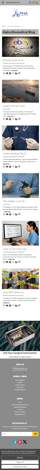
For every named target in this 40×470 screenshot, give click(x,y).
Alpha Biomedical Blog (13, 26)
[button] (20, 336)
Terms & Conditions (20, 412)
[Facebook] (4, 73)
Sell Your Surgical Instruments (20, 404)
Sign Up (22, 385)
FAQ (20, 402)
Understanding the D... (15, 153)
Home (3, 26)
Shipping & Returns (20, 389)
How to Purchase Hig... (15, 248)
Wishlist (20, 382)
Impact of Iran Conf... (14, 105)
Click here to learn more (20, 356)
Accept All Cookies (20, 467)
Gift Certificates (20, 380)
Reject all (20, 462)
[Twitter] (13, 73)
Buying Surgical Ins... (14, 60)
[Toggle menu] (3, 3)
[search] (30, 2)
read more (14, 70)
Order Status (20, 387)
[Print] (10, 73)
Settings (20, 457)
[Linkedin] (16, 73)
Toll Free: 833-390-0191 (12, 2)
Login (17, 385)
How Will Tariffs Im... (14, 292)
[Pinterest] (19, 73)
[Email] (7, 73)
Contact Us (20, 409)
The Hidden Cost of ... (15, 201)
